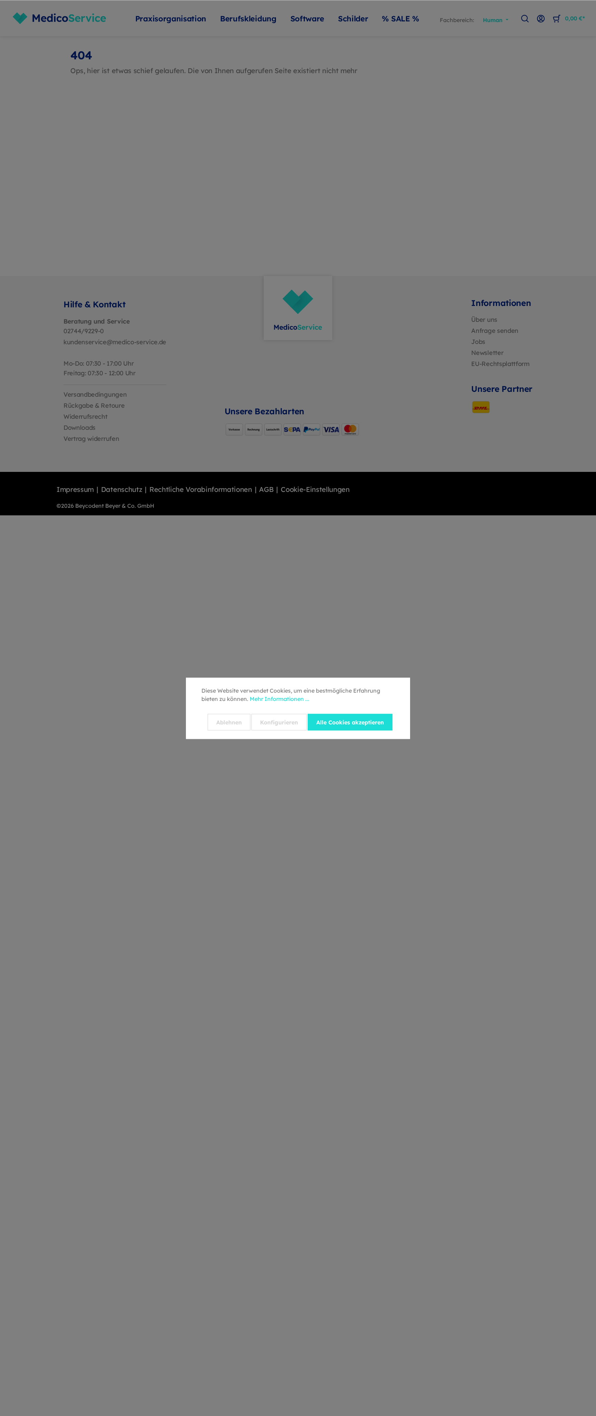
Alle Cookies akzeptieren (350, 722)
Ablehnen (229, 722)
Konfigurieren (279, 722)
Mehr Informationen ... (279, 698)
